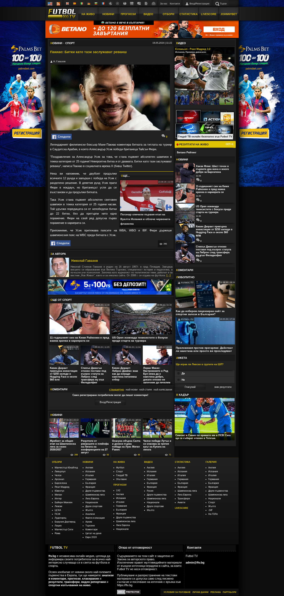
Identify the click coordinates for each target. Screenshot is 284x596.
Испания (90, 471)
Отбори (168, 14)
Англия (89, 467)
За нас (163, 3)
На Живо (88, 14)
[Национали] (131, 3)
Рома (57, 533)
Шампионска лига (95, 494)
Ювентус (59, 490)
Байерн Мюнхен (63, 502)
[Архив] (153, 3)
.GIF (210, 510)
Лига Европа (92, 498)
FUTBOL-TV (186, 282)
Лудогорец (60, 518)
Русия (150, 490)
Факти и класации (95, 518)
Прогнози (128, 14)
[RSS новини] (58, 3)
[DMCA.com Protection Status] (128, 593)
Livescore (208, 14)
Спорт (119, 471)
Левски (58, 506)
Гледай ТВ (122, 475)
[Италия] (81, 3)
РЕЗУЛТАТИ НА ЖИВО (194, 144)
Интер (58, 498)
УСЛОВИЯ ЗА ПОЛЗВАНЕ (177, 592)
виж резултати (222, 386)
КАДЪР (182, 394)
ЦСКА (58, 510)
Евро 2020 (91, 537)
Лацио (58, 525)
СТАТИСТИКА (182, 462)
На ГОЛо (213, 514)
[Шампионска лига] (117, 3)
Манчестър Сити (64, 529)
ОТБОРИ (57, 462)
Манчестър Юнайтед (66, 467)
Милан (58, 494)
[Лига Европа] (124, 3)
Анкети (181, 502)
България (90, 483)
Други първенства (95, 490)
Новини (108, 14)
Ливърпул (60, 471)
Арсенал (59, 479)
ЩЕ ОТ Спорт (61, 299)
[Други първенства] (110, 3)
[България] (96, 3)
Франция (90, 487)
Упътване (121, 479)
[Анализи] (146, 3)
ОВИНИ (56, 414)
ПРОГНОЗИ (120, 484)
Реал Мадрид (62, 487)
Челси (58, 475)
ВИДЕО (148, 462)
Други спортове (93, 506)
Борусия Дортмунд (65, 521)
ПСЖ (57, 514)
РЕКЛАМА (215, 592)
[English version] (50, 3)
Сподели (63, 136)
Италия (89, 475)
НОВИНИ (88, 462)
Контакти (175, 3)
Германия (90, 479)
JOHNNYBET (228, 14)
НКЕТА (181, 357)
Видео (148, 14)
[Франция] (103, 3)
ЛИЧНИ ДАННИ (200, 592)
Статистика (188, 14)
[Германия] (89, 3)
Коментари (91, 529)
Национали (91, 502)
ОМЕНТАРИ (184, 270)
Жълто (89, 510)
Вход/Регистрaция (110, 402)
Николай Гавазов (84, 260)
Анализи (90, 514)
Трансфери (184, 498)
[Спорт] (139, 3)
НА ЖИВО (119, 462)
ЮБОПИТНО (185, 277)
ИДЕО (181, 43)
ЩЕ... (125, 175)
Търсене (90, 525)
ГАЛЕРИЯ (211, 462)
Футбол (120, 467)
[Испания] (74, 3)
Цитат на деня (93, 533)
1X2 (118, 490)
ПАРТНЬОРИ (229, 592)
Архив (88, 521)
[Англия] (67, 3)
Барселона (61, 483)
